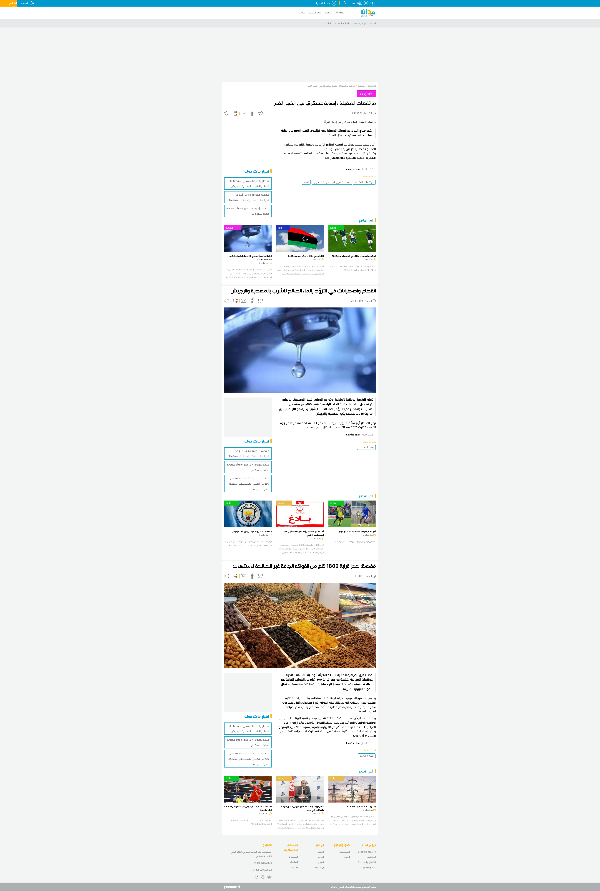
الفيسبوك (293, 857)
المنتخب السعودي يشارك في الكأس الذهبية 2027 (354, 256)
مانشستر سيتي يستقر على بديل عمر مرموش (252, 531)
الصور (347, 857)
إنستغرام (294, 862)
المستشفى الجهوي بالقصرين (332, 182)
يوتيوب (294, 867)
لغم (306, 182)
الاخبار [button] (342, 13)
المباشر (321, 852)
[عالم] (300, 238)
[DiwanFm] (368, 13)
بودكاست (315, 13)
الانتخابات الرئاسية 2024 (364, 23)
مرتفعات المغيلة (364, 182)
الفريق (321, 857)
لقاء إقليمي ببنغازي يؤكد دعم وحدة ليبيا (306, 256)
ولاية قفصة (367, 756)
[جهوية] (248, 238)
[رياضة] (352, 238)
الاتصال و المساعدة (367, 862)
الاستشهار (371, 857)
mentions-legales (367, 852)
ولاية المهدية (366, 447)
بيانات (302, 13)
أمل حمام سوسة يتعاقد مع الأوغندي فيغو (357, 531)
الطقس (327, 23)
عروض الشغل (369, 867)
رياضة (328, 13)
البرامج (321, 862)
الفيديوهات (344, 852)
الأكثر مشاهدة (342, 23)
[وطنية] (300, 513)
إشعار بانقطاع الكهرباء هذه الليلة (361, 806)
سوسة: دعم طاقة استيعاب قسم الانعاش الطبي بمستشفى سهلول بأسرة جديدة (248, 483)
